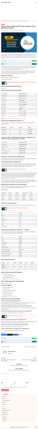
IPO (3, 406)
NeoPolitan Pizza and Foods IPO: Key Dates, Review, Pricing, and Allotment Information (21, 82)
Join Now (34, 338)
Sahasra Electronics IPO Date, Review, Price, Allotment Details (15, 118)
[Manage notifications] (35, 427)
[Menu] (36, 2)
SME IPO (3, 24)
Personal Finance (5, 414)
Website (27, 382)
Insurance (4, 402)
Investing (3, 404)
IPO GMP (3, 408)
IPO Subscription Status (6, 410)
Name (2, 382)
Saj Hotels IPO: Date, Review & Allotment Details (15, 315)
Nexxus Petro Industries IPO (5, 346)
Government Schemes (6, 400)
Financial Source (12, 351)
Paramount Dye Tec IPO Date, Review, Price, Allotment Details (17, 207)
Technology (4, 420)
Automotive (4, 396)
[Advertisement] (19, 12)
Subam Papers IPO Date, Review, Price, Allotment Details (16, 169)
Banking (3, 398)
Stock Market (4, 418)
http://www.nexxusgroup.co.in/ (11, 296)
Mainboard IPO (4, 412)
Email (15, 382)
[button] (10, 353)
